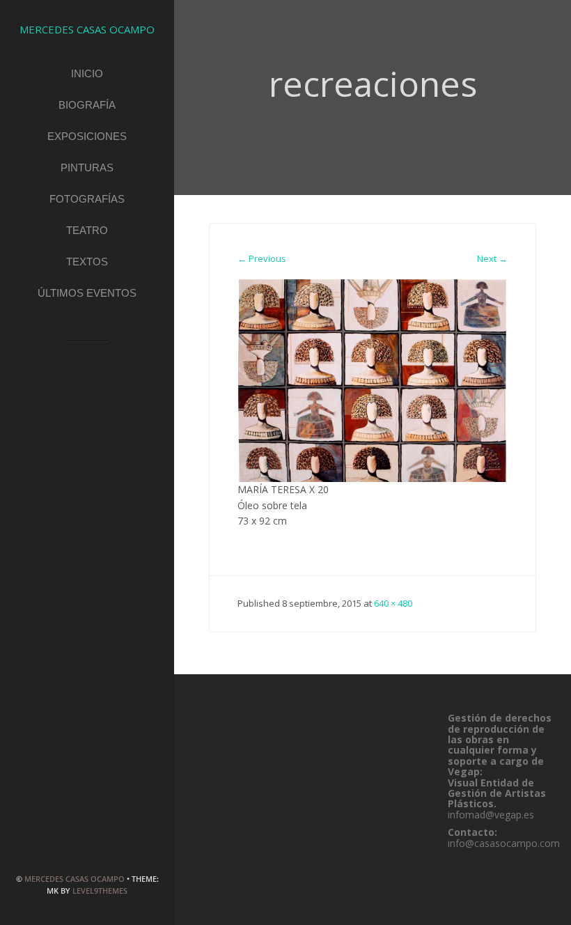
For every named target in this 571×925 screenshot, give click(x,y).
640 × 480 (393, 603)
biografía (87, 105)
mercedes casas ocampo (74, 878)
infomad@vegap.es (491, 814)
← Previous (261, 258)
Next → (492, 258)
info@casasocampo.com (504, 843)
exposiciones (87, 136)
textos (87, 261)
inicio (87, 73)
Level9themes (99, 890)
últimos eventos (87, 293)
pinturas (87, 167)
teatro (87, 230)
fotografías (87, 199)
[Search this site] (87, 363)
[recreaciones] (372, 379)
